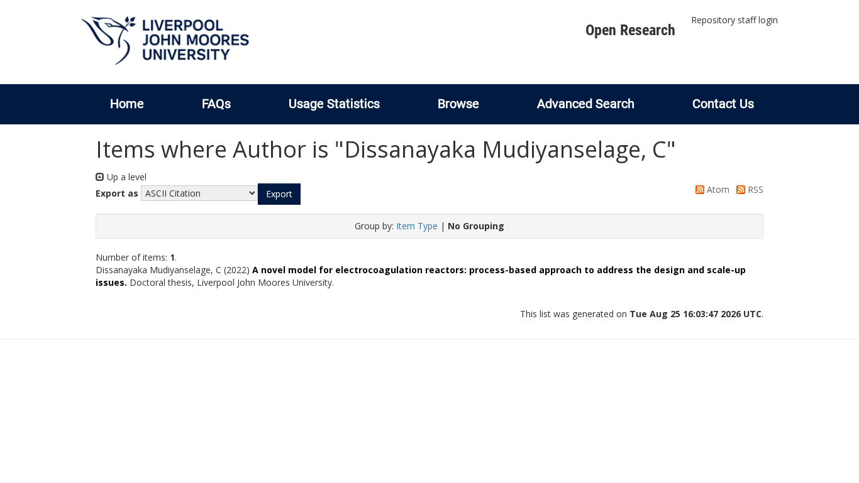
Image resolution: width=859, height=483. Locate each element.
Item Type (417, 226)
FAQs (216, 103)
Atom (716, 189)
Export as (117, 193)
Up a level (125, 177)
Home (127, 103)
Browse (458, 103)
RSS (754, 189)
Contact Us (723, 103)
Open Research (630, 30)
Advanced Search (586, 103)
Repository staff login (734, 20)
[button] (279, 194)
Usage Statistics (334, 103)
